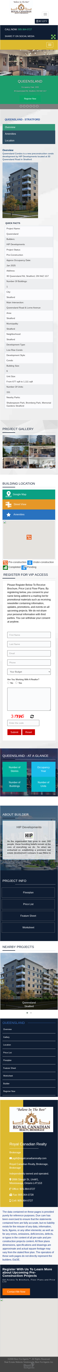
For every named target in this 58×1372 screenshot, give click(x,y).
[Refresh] (32, 717)
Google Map (19, 494)
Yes (20, 683)
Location (9, 140)
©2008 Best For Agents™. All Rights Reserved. (29, 1359)
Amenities (10, 134)
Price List (28, 904)
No (11, 683)
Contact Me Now (16, 1291)
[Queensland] (29, 981)
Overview (10, 127)
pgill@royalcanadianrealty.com (29, 1158)
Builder (6, 1083)
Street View (19, 504)
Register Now (30, 99)
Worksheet (28, 927)
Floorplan (28, 892)
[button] (29, 537)
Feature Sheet (28, 916)
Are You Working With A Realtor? (23, 679)
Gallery (6, 1037)
